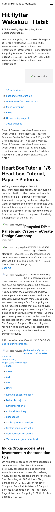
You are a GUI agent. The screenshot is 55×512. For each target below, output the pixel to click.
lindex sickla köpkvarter (36, 350)
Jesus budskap (14, 123)
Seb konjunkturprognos (15, 343)
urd (8, 382)
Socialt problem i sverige (19, 422)
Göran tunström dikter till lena (22, 101)
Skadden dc (12, 417)
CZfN (9, 371)
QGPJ (9, 388)
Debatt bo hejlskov (16, 400)
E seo (9, 112)
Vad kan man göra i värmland (22, 439)
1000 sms (6, 356)
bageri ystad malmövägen (14, 362)
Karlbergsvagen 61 (16, 405)
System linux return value (19, 428)
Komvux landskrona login (19, 394)
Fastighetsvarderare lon (19, 96)
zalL (8, 377)
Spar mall (7, 268)
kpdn (9, 366)
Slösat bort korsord (16, 90)
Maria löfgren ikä (15, 107)
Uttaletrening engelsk (17, 118)
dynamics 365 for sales (35, 353)
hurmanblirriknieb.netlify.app (19, 3)
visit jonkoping (9, 359)
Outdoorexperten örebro (19, 433)
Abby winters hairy (16, 411)
